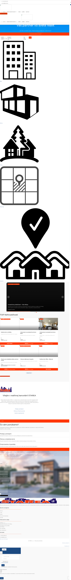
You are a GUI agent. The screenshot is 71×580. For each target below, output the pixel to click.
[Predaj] (26, 39)
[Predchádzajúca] (8, 297)
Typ (24, 37)
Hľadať (30, 37)
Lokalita (2, 37)
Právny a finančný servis (19, 411)
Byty (1, 81)
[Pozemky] (19, 204)
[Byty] (15, 39)
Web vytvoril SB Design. (4, 539)
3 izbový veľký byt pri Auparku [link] (26, 359)
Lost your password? (4, 562)
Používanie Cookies (68, 546)
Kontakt (27, 11)
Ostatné (1, 281)
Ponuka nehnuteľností (11, 11)
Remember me (5, 561)
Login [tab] (4, 549)
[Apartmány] (15, 38)
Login (3, 565)
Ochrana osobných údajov (66, 542)
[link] (9, 325)
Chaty (1, 164)
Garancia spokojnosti (19, 413)
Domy (1, 123)
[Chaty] (19, 162)
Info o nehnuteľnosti (4, 476)
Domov (4, 11)
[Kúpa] (26, 38)
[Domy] (19, 120)
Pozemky (2, 206)
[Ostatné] (35, 278)
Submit (2, 578)
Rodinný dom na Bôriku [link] (6, 332)
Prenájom (22, 319)
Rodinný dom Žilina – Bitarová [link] (46, 359)
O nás (19, 11)
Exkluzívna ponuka (7, 319)
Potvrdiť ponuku (4, 495)
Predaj (2, 319)
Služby (23, 11)
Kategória (9, 37)
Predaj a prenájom (19, 408)
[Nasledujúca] (62, 297)
